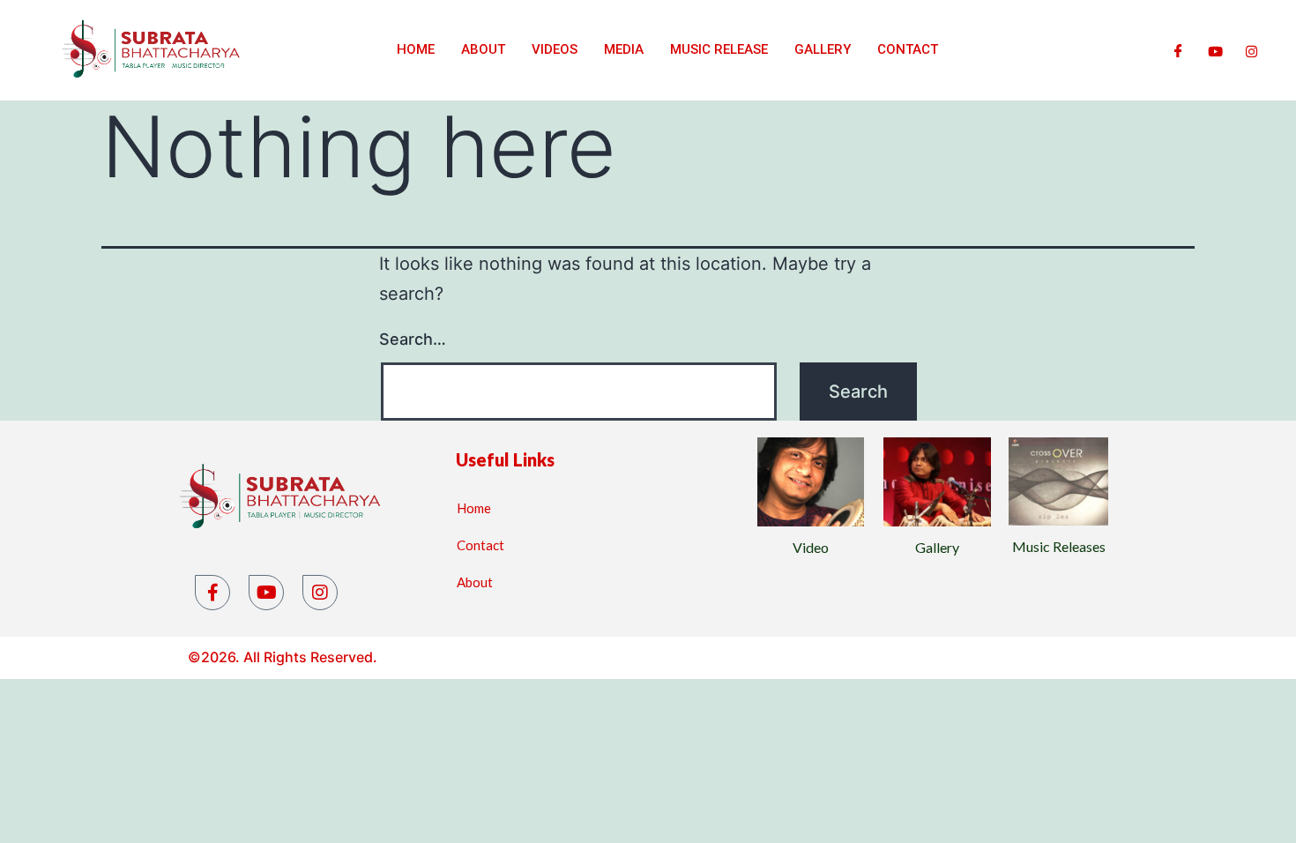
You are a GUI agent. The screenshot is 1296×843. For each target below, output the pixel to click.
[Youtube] (1215, 50)
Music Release (719, 49)
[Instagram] (1251, 50)
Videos (554, 49)
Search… (412, 339)
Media (624, 49)
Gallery (822, 49)
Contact (907, 49)
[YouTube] (266, 592)
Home (416, 49)
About (483, 49)
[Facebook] (1178, 50)
